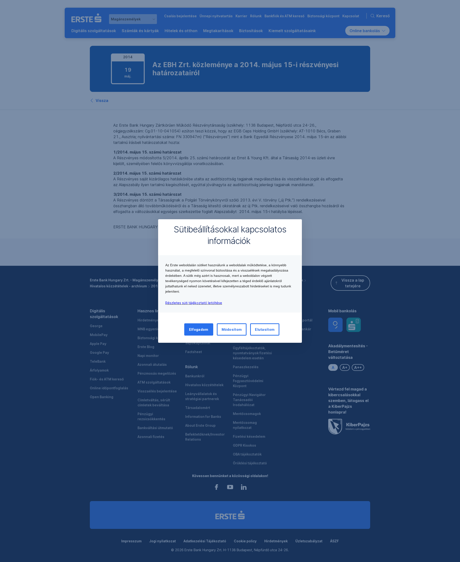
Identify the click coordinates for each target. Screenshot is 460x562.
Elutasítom (265, 329)
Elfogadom (198, 329)
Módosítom (232, 329)
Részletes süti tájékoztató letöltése (193, 303)
